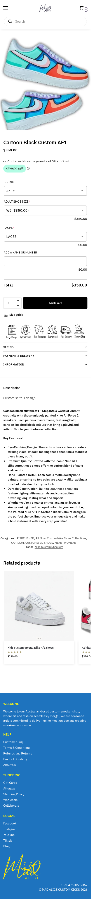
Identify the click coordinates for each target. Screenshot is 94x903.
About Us (9, 765)
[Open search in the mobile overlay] (45, 21)
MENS (59, 543)
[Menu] (9, 8)
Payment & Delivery (18, 356)
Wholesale (10, 800)
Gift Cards (10, 783)
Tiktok (7, 840)
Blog (6, 846)
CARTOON (17, 543)
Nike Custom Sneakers (49, 547)
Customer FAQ (13, 742)
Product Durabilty (15, 759)
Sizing (8, 347)
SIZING (9, 182)
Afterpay (9, 788)
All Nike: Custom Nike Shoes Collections (61, 538)
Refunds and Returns (17, 753)
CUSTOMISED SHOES (39, 543)
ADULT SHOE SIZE (24, 201)
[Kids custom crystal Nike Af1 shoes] (39, 606)
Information (13, 364)
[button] (82, 8)
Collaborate (11, 806)
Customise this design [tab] (19, 398)
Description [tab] (12, 388)
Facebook (9, 823)
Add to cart (55, 303)
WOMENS (70, 543)
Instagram (10, 829)
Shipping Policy (13, 794)
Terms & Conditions (16, 748)
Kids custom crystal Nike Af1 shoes (30, 648)
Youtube (9, 835)
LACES (16, 228)
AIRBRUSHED (25, 538)
